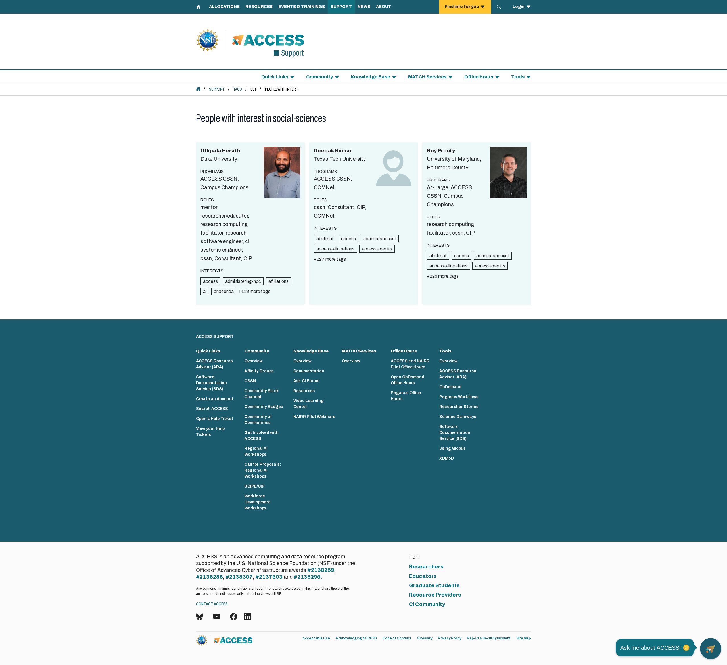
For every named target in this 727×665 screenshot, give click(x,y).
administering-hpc (243, 281)
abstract (325, 238)
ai (204, 291)
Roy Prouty (441, 151)
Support (217, 89)
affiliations (278, 281)
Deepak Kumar (333, 151)
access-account (379, 238)
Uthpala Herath (220, 151)
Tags (237, 89)
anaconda (224, 291)
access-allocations (335, 248)
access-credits (377, 248)
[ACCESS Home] (198, 89)
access (210, 281)
